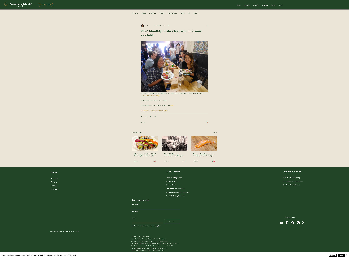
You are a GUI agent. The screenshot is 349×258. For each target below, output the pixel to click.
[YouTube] (281, 222)
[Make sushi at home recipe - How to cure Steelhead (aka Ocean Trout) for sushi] (204, 143)
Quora (143, 13)
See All (215, 132)
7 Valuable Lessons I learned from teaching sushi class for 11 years (174, 155)
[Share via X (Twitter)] (146, 116)
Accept (341, 255)
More (195, 13)
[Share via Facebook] (142, 116)
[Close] (347, 255)
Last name (135, 211)
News (182, 13)
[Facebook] (293, 222)
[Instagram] (298, 222)
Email (134, 218)
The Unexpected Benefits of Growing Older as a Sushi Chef (144, 155)
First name (135, 204)
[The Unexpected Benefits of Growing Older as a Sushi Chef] (145, 143)
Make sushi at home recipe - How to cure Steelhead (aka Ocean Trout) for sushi (204, 155)
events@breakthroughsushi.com (145, 250)
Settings (332, 255)
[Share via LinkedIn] (151, 116)
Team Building (172, 13)
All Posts (135, 13)
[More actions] (207, 26)
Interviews (152, 13)
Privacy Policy (72, 255)
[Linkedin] (287, 222)
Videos (162, 13)
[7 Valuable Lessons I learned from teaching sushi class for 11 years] (175, 143)
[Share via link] (155, 116)
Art (189, 13)
